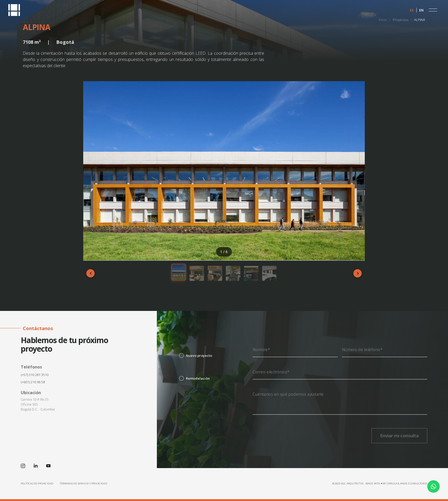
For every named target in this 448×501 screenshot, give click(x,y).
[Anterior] (90, 273)
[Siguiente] (357, 273)
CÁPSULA (392, 483)
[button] (433, 10)
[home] (14, 10)
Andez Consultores (413, 483)
